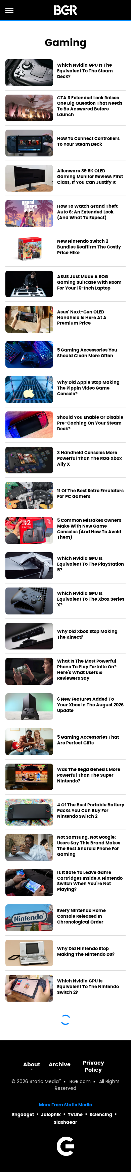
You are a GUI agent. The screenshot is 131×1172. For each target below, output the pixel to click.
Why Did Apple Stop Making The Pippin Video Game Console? (88, 388)
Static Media (44, 1082)
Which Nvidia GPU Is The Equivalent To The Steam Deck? (85, 71)
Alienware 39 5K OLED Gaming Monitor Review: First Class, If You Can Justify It (90, 176)
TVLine (75, 1114)
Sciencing (101, 1114)
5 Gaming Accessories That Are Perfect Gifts (88, 740)
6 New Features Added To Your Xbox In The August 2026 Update (90, 705)
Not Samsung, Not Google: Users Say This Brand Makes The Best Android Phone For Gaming (88, 846)
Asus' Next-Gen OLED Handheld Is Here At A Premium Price (81, 317)
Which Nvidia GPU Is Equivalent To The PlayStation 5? (90, 564)
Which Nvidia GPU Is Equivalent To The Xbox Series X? (90, 599)
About (31, 1064)
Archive (60, 1064)
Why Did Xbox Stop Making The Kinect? (87, 634)
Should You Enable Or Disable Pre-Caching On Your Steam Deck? (90, 423)
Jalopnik (51, 1114)
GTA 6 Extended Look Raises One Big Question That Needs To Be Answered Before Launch (89, 106)
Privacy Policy (93, 1066)
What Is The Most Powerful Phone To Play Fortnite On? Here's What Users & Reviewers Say (87, 670)
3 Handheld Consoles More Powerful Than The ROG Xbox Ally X (89, 458)
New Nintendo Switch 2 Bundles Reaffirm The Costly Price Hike (89, 247)
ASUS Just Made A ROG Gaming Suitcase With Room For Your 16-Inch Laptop (89, 282)
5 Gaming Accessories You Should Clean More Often (87, 353)
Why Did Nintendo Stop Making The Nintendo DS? (86, 951)
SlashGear (65, 1122)
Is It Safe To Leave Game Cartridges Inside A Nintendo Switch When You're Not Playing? (90, 881)
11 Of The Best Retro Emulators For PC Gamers (90, 493)
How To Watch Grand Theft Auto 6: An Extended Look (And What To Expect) (87, 212)
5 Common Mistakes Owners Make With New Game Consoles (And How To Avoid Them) (89, 529)
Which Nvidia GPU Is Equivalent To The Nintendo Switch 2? (88, 986)
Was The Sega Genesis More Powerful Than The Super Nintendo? (88, 775)
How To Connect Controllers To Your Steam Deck (88, 141)
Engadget (23, 1114)
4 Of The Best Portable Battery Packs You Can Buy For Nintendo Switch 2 (90, 810)
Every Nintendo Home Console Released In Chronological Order (81, 916)
